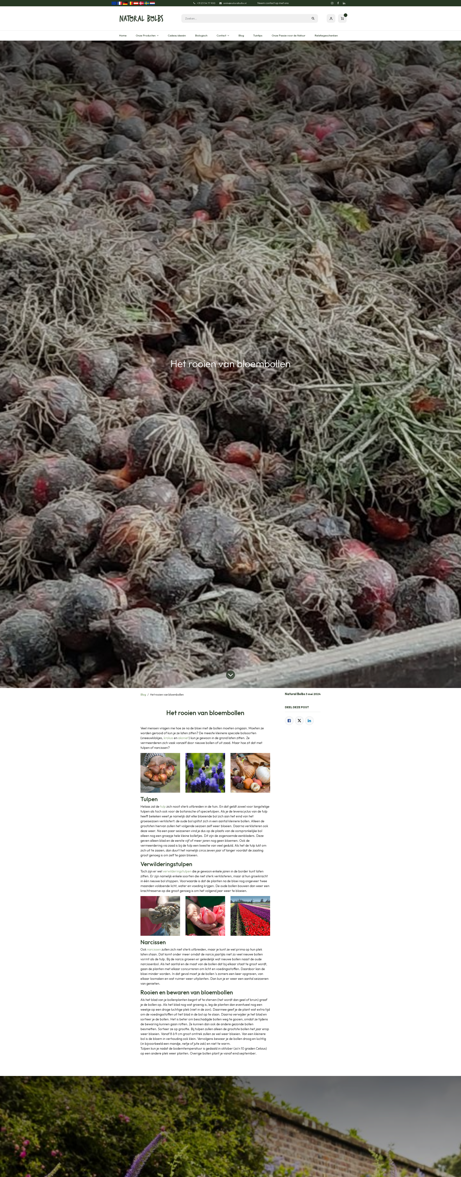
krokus (168, 738)
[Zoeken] (313, 18)
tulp (163, 806)
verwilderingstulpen (177, 871)
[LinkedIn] (344, 3)
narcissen (154, 949)
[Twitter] (299, 720)
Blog (143, 694)
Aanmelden (331, 18)
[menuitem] (122, 36)
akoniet (183, 738)
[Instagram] (332, 3)
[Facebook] (338, 3)
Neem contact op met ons (273, 3)
